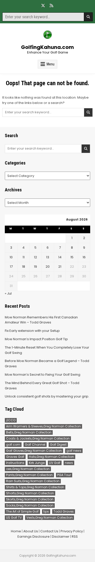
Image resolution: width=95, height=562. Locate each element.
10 (11, 257)
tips (46, 511)
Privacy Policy (72, 531)
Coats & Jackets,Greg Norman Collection (38, 438)
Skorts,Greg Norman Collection (29, 499)
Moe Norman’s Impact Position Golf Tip (36, 339)
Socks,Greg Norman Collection (29, 505)
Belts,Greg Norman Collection (28, 432)
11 (24, 257)
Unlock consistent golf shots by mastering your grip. (47, 396)
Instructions (15, 463)
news (69, 463)
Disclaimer (60, 536)
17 (11, 266)
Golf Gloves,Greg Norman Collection (34, 450)
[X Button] (43, 5)
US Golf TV (14, 517)
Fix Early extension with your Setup (32, 330)
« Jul (8, 293)
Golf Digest (58, 444)
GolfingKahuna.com (47, 47)
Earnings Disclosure (33, 536)
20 (48, 266)
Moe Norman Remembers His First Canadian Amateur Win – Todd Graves (41, 320)
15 (71, 257)
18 (23, 266)
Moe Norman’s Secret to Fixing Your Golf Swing (42, 374)
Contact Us (49, 531)
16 (84, 257)
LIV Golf (54, 463)
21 (59, 266)
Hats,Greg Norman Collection (51, 457)
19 (35, 266)
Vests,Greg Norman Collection (49, 517)
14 (60, 257)
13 (47, 257)
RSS (75, 536)
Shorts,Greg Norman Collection (30, 493)
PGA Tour (64, 475)
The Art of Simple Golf (22, 511)
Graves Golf (15, 457)
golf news (73, 450)
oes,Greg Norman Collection (28, 469)
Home (16, 531)
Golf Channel (35, 444)
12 (35, 257)
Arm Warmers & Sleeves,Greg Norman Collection (43, 426)
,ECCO (10, 420)
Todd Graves (63, 511)
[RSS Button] (51, 5)
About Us (30, 531)
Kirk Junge (37, 463)
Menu (50, 64)
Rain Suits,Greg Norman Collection (33, 481)
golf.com (13, 444)
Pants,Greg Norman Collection (29, 475)
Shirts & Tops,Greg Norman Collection (35, 487)
